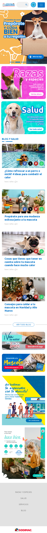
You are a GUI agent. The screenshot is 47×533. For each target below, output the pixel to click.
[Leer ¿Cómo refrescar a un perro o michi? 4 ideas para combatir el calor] (23, 156)
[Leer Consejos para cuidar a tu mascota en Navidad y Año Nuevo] (23, 289)
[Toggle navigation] (41, 5)
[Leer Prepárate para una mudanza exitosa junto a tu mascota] (23, 201)
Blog (23, 510)
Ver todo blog (23, 324)
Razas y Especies (23, 492)
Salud (23, 498)
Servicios (23, 504)
